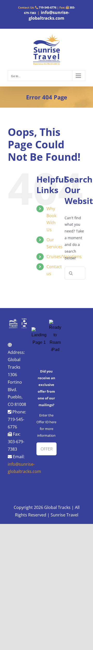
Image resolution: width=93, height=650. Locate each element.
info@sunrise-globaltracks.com (49, 15)
